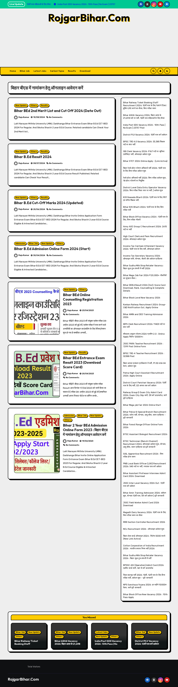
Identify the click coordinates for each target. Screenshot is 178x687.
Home (13, 71)
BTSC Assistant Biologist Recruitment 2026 (145, 434)
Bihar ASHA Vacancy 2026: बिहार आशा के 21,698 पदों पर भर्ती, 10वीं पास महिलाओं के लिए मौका (68, 645)
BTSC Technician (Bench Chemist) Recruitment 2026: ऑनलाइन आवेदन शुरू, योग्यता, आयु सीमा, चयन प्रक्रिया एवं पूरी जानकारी (144, 444)
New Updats (21, 105)
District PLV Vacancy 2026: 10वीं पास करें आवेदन (145, 134)
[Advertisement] (89, 47)
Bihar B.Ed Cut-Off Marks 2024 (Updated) (48, 203)
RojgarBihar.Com (89, 17)
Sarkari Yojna (57, 71)
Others (33, 105)
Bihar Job (25, 71)
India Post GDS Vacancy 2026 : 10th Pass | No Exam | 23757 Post (108, 644)
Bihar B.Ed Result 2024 (32, 157)
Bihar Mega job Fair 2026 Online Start (142, 405)
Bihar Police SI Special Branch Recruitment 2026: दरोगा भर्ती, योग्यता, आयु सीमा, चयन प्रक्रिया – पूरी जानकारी (144, 415)
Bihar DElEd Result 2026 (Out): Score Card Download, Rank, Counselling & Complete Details (144, 288)
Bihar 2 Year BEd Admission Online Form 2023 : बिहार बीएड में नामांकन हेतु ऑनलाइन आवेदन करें (85, 430)
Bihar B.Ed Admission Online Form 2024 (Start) (52, 249)
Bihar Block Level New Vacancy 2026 (141, 297)
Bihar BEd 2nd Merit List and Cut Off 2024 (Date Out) (57, 110)
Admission (20, 243)
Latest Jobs (40, 71)
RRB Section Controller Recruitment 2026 (144, 522)
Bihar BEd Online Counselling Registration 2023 (83, 299)
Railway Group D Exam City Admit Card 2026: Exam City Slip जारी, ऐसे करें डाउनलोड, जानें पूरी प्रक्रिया (145, 395)
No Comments (55, 117)
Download (85, 71)
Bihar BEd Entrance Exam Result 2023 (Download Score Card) (84, 362)
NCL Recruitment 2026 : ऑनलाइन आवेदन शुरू (143, 529)
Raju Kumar (24, 117)
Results (72, 71)
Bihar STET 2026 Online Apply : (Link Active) (145, 161)
